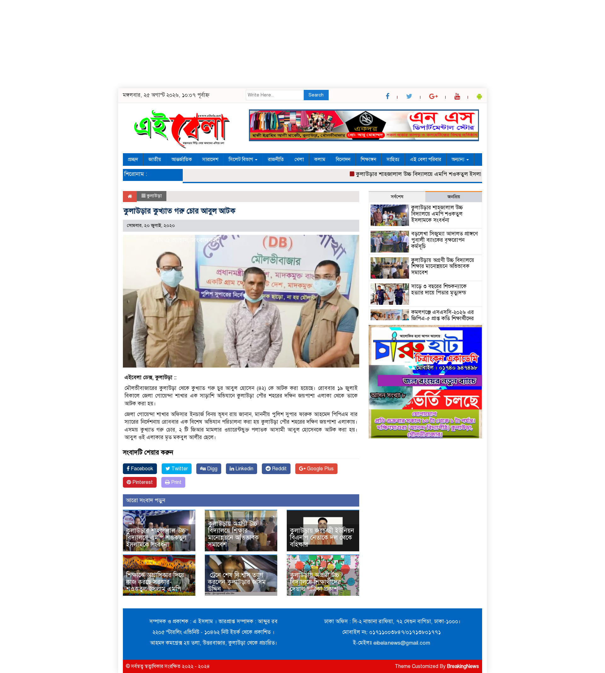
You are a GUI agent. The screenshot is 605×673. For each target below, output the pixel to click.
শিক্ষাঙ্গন (368, 159)
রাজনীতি (276, 159)
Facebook (141, 469)
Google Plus (320, 469)
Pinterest (142, 482)
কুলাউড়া (154, 196)
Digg (211, 469)
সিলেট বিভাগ (241, 159)
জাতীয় (154, 159)
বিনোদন (343, 159)
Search (316, 95)
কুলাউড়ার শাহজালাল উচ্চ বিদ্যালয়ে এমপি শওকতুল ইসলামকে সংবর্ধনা (419, 174)
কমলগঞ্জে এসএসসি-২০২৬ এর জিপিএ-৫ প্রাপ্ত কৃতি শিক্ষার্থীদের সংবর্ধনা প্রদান (442, 318)
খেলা (299, 159)
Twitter (179, 469)
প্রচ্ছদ (133, 159)
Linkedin (243, 469)
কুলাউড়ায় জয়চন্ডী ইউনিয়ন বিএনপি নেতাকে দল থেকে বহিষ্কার (322, 537)
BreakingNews (463, 666)
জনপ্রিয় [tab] (453, 197)
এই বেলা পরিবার (425, 159)
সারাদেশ (210, 159)
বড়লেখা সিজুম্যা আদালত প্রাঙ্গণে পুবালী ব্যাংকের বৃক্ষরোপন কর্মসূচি (444, 240)
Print (176, 482)
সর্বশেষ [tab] (397, 197)
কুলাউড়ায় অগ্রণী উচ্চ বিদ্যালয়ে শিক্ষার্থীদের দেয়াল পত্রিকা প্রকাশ (315, 582)
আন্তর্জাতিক (181, 159)
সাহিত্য (393, 159)
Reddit (279, 469)
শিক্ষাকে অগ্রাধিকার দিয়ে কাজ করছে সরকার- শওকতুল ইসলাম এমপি (155, 582)
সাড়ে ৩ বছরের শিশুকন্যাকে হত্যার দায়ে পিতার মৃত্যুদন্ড (439, 289)
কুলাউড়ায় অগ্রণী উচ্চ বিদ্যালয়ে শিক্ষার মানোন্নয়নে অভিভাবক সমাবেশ (233, 534)
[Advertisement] (189, 44)
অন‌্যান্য (459, 159)
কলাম (320, 159)
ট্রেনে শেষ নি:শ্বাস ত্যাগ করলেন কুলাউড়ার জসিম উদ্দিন (237, 582)
